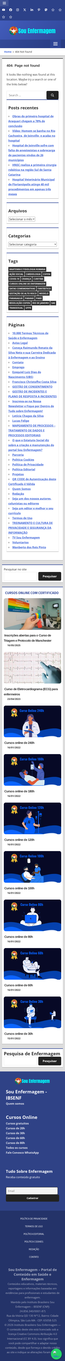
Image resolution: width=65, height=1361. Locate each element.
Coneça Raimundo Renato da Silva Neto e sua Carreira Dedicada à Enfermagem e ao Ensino (32, 352)
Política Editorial (23, 469)
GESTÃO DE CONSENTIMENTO (32, 387)
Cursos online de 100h (19, 888)
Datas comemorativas (22, 288)
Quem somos (15, 1104)
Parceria (18, 455)
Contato (18, 362)
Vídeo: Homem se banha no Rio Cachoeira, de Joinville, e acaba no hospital (31, 136)
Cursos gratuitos (17, 1123)
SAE (53, 303)
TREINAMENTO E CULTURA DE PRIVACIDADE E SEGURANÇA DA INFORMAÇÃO (30, 528)
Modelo (44, 293)
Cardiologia (33, 274)
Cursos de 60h (15, 1138)
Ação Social (16, 274)
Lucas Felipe (20, 421)
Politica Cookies (23, 460)
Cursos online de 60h (18, 985)
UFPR (28, 307)
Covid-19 (14, 278)
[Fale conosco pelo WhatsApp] (56, 1354)
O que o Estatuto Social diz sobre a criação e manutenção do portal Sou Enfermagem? (31, 445)
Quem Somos (21, 489)
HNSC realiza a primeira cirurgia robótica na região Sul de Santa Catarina (32, 170)
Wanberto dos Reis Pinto (29, 547)
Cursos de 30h (15, 1133)
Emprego (18, 367)
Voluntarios (20, 542)
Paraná (29, 298)
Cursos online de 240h (19, 743)
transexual (16, 307)
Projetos (18, 474)
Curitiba (38, 278)
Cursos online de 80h (18, 937)
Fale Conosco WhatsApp (22, 1153)
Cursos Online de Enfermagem (27, 283)
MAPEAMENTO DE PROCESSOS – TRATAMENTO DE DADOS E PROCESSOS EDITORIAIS (31, 430)
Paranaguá (16, 298)
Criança (26, 278)
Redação (18, 494)
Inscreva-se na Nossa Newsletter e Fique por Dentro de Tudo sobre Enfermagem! (31, 406)
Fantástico (44, 288)
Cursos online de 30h (18, 1033)
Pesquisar (50, 576)
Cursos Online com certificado (32, 592)
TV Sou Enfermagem (26, 537)
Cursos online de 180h (19, 791)
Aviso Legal (20, 343)
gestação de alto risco (23, 293)
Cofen (46, 274)
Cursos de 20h (15, 1128)
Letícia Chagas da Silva (28, 416)
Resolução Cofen (19, 303)
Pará (39, 298)
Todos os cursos (17, 1148)
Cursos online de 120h (19, 840)
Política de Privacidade (28, 464)
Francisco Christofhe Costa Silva (34, 382)
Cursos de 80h (15, 1143)
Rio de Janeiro (40, 303)
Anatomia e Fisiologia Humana (27, 269)
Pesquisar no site (15, 569)
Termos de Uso (22, 518)
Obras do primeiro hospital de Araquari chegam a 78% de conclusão (31, 121)
